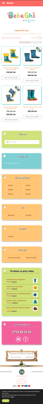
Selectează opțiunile (11, 77)
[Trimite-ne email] (18, 339)
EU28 (9, 194)
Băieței (10, 215)
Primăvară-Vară (13, 258)
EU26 (26, 190)
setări (12, 397)
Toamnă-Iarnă (29, 258)
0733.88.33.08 (22, 333)
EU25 (9, 190)
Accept (5, 401)
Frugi (9, 237)
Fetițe (27, 215)
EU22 (9, 185)
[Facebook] (25, 339)
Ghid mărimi (21, 379)
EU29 (26, 194)
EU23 (26, 185)
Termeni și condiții (21, 381)
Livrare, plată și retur (22, 383)
